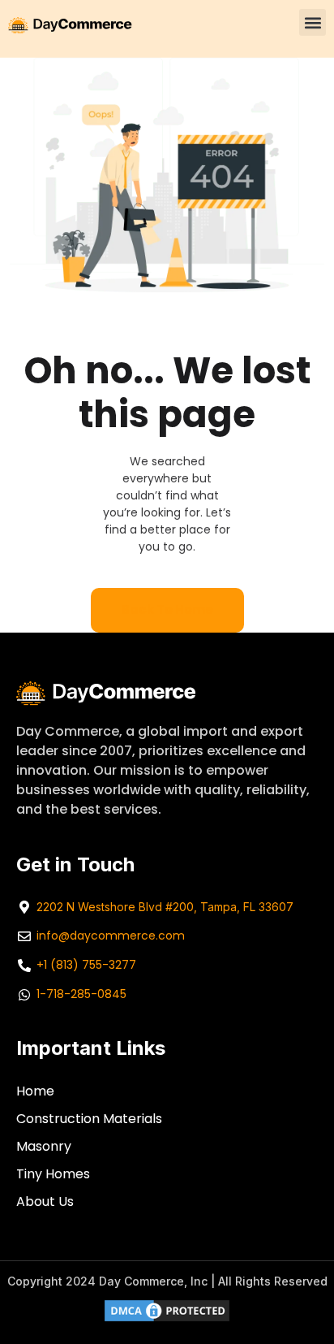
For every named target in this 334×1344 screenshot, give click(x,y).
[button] (312, 22)
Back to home (167, 609)
